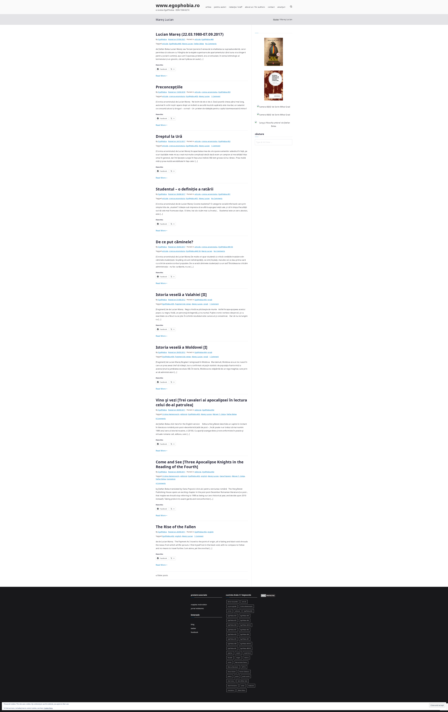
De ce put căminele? (174, 241)
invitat (229, 662)
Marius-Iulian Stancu (241, 662)
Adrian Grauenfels (233, 602)
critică (229, 611)
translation (171, 479)
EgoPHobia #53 (224, 92)
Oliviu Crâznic (232, 671)
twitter (193, 628)
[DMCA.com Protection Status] (268, 595)
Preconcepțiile (169, 86)
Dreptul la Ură (169, 136)
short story (231, 681)
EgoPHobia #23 (232, 616)
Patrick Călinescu (244, 671)
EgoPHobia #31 (232, 630)
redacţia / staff (235, 7)
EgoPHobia (162, 39)
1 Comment (215, 96)
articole (198, 39)
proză (210, 300)
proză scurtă (246, 676)
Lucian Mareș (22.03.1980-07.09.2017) (190, 34)
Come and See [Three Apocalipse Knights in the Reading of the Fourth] (199, 464)
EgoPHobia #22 (248, 611)
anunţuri (281, 7)
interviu (246, 657)
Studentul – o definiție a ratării (184, 189)
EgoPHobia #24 (244, 616)
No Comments (211, 44)
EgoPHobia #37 (244, 639)
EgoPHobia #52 (224, 141)
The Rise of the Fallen (176, 526)
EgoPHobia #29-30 (245, 625)
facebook (194, 632)
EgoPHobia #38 (232, 644)
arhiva (208, 7)
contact (271, 7)
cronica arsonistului (209, 92)
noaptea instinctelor (199, 604)
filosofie (230, 657)
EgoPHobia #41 (232, 648)
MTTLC (244, 667)
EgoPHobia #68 (207, 39)
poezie (230, 676)
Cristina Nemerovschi (170, 414)
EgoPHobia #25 (232, 620)
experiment (247, 653)
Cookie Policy (48, 708)
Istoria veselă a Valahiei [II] (181, 294)
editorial (198, 410)
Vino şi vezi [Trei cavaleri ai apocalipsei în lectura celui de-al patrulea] (201, 402)
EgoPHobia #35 (201, 300)
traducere (251, 685)
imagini (238, 657)
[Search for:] (273, 142)
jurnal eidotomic (197, 608)
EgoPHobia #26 (244, 620)
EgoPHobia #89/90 (245, 648)
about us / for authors (255, 7)
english (204, 476)
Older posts (162, 575)
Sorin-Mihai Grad (242, 681)
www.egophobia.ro (178, 5)
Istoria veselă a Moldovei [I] (181, 347)
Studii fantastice (232, 685)
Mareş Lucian (187, 44)
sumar (243, 685)
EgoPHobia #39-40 (245, 644)
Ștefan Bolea (199, 44)
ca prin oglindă (232, 606)
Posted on (176, 39)
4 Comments (161, 483)
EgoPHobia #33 (232, 634)
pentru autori (220, 7)
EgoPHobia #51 (224, 194)
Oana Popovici (225, 476)
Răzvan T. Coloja (219, 414)
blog (192, 624)
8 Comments (161, 418)
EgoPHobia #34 (201, 352)
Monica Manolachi (233, 667)
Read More (161, 75)
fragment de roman (183, 304)
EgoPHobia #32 (208, 410)
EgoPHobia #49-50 (225, 247)
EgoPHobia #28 (232, 625)
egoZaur (230, 653)
